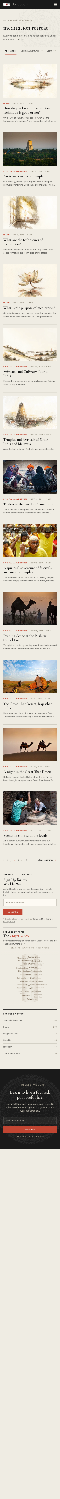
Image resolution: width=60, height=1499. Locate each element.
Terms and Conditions (42, 919)
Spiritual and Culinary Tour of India (26, 373)
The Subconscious (25, 960)
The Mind (38, 965)
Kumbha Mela (22, 988)
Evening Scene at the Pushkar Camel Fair (24, 638)
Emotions (24, 981)
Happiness (27, 995)
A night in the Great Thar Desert (27, 771)
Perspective (36, 992)
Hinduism (30, 1047)
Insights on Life (30, 1033)
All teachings (10, 51)
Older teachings (45, 860)
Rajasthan (31, 999)
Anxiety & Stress (36, 981)
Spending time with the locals (25, 835)
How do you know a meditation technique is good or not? (26, 110)
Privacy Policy (9, 921)
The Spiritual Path (30, 1053)
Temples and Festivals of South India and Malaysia (26, 441)
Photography (37, 971)
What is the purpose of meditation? (29, 308)
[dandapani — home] (15, 4)
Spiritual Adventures (32, 51)
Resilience (38, 994)
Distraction (38, 975)
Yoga (28, 985)
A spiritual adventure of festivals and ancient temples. (27, 570)
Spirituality (37, 961)
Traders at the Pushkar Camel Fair (28, 504)
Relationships (22, 968)
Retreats (33, 967)
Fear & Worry (29, 964)
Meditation (22, 958)
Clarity (33, 978)
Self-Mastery (22, 978)
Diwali (32, 988)
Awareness (34, 957)
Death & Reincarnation (38, 984)
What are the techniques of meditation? (23, 242)
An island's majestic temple (23, 176)
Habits (28, 974)
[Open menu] (55, 4)
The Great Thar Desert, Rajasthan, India (28, 706)
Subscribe (13, 912)
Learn (51, 51)
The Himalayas (24, 971)
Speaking (30, 1040)
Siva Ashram (24, 992)
